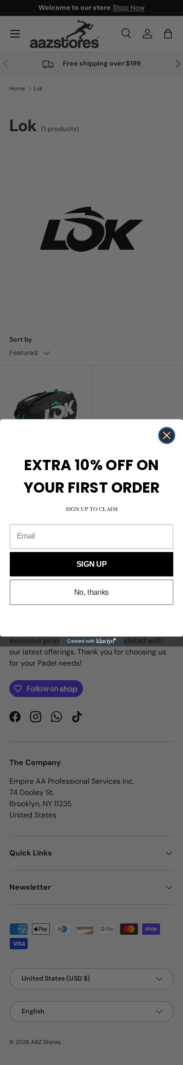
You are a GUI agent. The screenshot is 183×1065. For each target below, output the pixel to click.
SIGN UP (91, 564)
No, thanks (91, 592)
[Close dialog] (167, 435)
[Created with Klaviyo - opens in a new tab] (91, 641)
